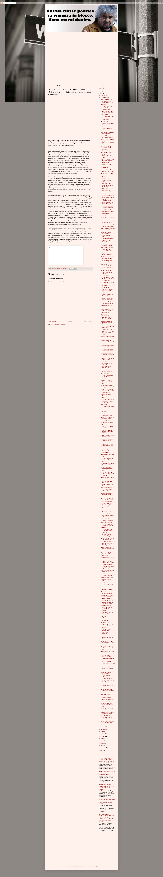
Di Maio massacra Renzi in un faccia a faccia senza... (107, 306)
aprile (102, 741)
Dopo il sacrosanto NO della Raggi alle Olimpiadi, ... (107, 570)
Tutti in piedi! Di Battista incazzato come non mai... (107, 709)
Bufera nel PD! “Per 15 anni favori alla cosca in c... (107, 652)
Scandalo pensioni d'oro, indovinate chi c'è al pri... (107, 261)
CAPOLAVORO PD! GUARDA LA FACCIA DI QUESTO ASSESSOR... (107, 186)
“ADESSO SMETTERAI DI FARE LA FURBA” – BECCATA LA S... (107, 310)
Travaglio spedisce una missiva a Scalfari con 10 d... (107, 342)
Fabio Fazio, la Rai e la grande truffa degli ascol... (107, 519)
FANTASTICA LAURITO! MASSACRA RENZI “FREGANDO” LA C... (107, 240)
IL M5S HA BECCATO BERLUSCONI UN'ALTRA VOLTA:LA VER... (107, 483)
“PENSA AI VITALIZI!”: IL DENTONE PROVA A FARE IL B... (107, 431)
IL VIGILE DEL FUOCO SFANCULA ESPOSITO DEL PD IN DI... (107, 680)
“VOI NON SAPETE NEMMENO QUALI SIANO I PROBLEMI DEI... (107, 266)
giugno (103, 736)
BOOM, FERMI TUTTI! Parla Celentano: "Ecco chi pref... (107, 175)
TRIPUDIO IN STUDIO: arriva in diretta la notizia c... (107, 642)
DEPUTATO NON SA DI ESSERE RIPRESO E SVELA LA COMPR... (107, 602)
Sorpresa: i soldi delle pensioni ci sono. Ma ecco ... (107, 192)
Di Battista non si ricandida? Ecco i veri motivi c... (107, 464)
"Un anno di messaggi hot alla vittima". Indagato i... (107, 295)
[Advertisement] (62, 44)
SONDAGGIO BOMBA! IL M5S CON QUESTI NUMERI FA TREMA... (107, 524)
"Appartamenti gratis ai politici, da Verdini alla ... (107, 214)
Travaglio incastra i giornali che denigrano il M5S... (107, 253)
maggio (103, 738)
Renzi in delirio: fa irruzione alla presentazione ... (107, 132)
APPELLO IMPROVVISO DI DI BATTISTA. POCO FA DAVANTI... (108, 279)
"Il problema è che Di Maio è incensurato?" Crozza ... (107, 346)
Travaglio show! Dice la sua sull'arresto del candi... (107, 712)
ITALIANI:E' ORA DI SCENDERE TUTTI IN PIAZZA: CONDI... (107, 562)
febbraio (103, 745)
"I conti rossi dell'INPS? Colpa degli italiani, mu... (107, 544)
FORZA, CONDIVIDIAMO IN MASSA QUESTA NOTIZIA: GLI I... (107, 161)
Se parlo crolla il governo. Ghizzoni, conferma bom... (107, 579)
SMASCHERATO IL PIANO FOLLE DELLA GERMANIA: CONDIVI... (107, 376)
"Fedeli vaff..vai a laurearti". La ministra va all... (107, 427)
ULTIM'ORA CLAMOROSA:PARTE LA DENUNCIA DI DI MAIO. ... (107, 530)
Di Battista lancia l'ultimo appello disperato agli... (107, 423)
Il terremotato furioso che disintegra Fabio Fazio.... (107, 206)
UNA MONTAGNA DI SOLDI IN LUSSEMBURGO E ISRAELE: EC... (106, 365)
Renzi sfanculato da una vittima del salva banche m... (107, 584)
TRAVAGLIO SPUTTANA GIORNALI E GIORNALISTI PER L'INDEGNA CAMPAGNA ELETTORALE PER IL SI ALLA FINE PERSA (106, 818)
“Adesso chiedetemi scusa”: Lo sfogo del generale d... (107, 592)
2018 (100, 91)
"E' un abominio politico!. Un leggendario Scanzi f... (108, 386)
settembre (103, 729)
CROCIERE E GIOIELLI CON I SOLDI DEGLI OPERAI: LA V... (107, 553)
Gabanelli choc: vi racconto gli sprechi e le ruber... (107, 574)
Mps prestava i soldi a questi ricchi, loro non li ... (107, 410)
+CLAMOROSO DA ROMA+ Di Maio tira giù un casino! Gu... (107, 717)
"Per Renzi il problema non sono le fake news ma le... (107, 196)
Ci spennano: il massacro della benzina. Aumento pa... (107, 648)
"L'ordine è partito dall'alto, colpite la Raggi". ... (107, 567)
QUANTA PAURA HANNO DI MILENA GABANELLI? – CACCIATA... (107, 450)
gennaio (103, 748)
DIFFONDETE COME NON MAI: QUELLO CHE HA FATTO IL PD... (107, 505)
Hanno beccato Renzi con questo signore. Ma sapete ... (107, 354)
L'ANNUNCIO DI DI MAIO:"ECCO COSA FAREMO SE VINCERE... (106, 273)
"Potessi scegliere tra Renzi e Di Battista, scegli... (107, 436)
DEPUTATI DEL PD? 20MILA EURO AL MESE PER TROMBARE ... (107, 657)
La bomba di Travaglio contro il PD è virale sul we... (107, 494)
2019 (100, 88)
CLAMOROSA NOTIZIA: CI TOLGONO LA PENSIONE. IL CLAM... (107, 101)
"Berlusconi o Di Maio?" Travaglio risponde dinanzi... (106, 180)
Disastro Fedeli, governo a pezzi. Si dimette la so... (107, 136)
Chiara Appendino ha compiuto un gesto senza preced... (107, 548)
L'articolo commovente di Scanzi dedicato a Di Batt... (107, 459)
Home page (70, 321)
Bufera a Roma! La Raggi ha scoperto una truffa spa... (107, 455)
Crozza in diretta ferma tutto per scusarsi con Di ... (107, 337)
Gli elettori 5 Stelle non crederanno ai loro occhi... (108, 588)
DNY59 (85, 866)
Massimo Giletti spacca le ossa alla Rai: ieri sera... (107, 244)
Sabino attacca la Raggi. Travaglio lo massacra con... (106, 396)
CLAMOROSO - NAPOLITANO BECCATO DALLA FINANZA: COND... (106, 316)
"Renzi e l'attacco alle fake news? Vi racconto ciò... (107, 298)
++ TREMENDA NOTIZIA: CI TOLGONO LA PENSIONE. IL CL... (107, 118)
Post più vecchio (88, 321)
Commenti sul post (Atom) (60, 324)
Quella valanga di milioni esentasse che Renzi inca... (107, 302)
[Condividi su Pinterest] (76, 269)
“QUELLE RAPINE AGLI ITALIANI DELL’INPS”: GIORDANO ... (107, 284)
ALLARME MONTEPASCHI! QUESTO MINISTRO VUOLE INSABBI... (107, 201)
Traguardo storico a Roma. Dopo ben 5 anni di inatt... (108, 170)
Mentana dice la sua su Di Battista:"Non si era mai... (107, 510)
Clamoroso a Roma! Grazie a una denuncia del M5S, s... (108, 685)
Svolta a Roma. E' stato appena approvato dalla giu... (107, 704)
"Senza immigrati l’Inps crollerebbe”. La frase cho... (106, 322)
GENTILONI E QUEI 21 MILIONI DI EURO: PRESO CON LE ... (107, 166)
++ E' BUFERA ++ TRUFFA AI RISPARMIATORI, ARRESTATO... (106, 618)
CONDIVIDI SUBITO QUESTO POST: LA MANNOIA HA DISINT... (106, 608)
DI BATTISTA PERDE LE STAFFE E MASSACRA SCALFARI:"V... (107, 390)
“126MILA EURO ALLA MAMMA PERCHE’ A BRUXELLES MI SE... (107, 597)
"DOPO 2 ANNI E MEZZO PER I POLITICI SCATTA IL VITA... (107, 327)
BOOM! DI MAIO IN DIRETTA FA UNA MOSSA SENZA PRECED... (106, 234)
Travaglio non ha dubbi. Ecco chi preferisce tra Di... (107, 381)
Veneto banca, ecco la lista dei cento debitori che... (107, 370)
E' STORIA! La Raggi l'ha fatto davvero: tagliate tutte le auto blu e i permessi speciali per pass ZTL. (107, 802)
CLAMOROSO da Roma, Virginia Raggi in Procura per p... (107, 406)
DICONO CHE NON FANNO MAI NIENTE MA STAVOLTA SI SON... (107, 290)
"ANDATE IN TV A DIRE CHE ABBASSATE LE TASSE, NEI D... (107, 333)
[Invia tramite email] (70, 269)
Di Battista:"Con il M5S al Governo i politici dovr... (107, 444)
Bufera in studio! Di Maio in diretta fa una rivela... (107, 478)
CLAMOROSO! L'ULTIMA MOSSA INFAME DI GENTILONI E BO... (107, 249)
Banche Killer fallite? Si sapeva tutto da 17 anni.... (107, 210)
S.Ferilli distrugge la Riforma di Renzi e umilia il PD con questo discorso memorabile (107, 773)
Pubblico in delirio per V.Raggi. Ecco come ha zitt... (107, 468)
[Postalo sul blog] (71, 269)
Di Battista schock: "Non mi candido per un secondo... (107, 558)
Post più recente (52, 321)
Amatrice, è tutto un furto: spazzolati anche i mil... (107, 221)
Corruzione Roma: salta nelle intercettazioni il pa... (108, 229)
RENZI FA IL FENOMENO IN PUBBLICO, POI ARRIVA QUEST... (107, 722)
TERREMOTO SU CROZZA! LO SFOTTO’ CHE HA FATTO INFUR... (107, 625)
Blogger (96, 866)
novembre (103, 97)
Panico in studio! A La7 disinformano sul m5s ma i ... (108, 663)
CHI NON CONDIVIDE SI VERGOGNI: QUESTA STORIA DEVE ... (107, 489)
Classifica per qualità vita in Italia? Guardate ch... (107, 257)
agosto (102, 731)
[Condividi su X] (73, 269)
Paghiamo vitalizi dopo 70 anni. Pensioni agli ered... (107, 700)
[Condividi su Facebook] (75, 269)
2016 (100, 750)
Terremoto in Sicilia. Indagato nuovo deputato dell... (107, 515)
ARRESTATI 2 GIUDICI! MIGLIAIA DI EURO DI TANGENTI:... (107, 474)
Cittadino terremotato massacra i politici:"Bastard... (106, 695)
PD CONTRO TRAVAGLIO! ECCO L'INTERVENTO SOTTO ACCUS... (108, 539)
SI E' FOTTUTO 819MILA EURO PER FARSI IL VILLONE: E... (107, 419)
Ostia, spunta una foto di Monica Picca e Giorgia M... (107, 668)
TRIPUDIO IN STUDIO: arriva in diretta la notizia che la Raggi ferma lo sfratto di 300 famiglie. (107, 787)
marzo (102, 743)
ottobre (103, 727)
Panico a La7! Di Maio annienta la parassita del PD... (107, 637)
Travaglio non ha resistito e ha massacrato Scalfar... (107, 414)
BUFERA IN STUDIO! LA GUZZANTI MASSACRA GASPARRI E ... (107, 142)
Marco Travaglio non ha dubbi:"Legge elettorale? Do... (107, 123)
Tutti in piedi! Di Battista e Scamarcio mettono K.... (107, 217)
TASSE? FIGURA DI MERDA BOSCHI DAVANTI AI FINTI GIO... (106, 148)
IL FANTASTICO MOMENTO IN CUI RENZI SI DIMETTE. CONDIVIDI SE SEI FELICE (106, 759)
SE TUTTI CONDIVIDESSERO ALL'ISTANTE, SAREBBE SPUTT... (106, 107)
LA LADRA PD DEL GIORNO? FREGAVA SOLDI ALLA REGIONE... (107, 631)
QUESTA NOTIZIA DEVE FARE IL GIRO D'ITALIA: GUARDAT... (107, 359)
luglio (102, 734)
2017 (100, 93)
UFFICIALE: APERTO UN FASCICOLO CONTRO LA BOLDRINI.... (107, 401)
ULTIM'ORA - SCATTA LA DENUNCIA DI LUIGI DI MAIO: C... (108, 113)
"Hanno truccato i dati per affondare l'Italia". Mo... (107, 613)
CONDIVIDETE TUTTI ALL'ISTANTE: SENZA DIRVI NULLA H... (107, 499)
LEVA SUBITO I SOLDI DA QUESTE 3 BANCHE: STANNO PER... (107, 155)
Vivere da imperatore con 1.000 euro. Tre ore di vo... (107, 440)
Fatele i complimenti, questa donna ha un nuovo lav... (107, 225)
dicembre (103, 95)
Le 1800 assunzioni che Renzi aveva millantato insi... (107, 128)
